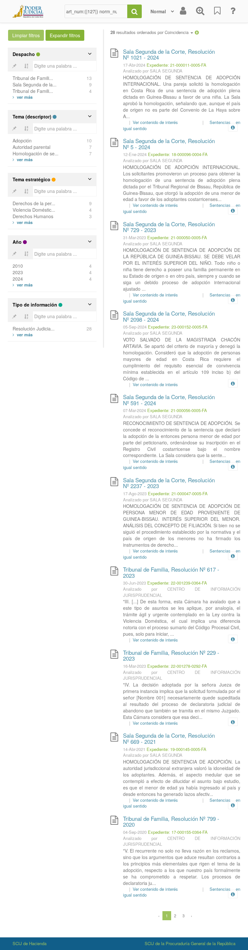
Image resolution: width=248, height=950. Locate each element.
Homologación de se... (35, 153)
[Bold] (14, 66)
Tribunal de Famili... (33, 78)
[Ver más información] (234, 127)
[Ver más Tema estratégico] (23, 222)
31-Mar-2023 (134, 237)
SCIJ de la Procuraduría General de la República (190, 943)
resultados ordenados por (150, 32)
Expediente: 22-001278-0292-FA (177, 666)
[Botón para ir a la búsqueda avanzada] (200, 11)
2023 (18, 272)
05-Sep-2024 (135, 327)
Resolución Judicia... (34, 328)
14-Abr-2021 (134, 749)
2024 (18, 278)
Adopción (22, 140)
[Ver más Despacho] (23, 97)
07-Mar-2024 (134, 410)
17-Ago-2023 (135, 493)
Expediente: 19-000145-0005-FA (176, 749)
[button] (197, 32)
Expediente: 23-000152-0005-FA (178, 327)
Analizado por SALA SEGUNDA (152, 71)
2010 (18, 266)
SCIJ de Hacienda (29, 943)
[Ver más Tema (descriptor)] (23, 159)
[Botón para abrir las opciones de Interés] (217, 11)
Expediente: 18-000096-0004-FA (178, 154)
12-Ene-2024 (135, 154)
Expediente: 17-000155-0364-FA (178, 832)
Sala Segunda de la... (35, 84)
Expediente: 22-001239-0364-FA (177, 583)
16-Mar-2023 (134, 666)
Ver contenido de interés (155, 122)
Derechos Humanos (33, 216)
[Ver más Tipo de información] (23, 334)
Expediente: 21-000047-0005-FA (178, 493)
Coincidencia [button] (177, 32)
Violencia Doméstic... (34, 210)
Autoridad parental (31, 147)
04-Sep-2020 (135, 832)
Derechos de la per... (34, 203)
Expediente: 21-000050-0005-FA (177, 237)
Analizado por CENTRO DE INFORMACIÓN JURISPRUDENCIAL (181, 592)
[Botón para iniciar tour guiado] (232, 11)
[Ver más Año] (23, 285)
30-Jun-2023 (134, 583)
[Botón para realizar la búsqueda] (134, 11)
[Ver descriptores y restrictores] (233, 127)
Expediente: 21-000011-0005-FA (176, 65)
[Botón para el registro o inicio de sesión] (183, 11)
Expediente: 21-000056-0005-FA (177, 410)
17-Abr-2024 (134, 65)
